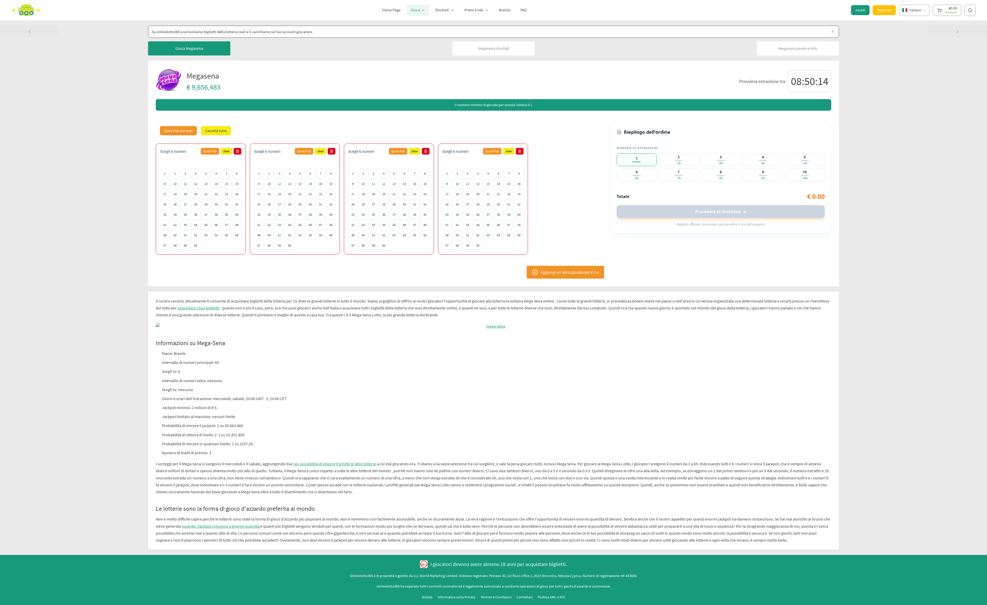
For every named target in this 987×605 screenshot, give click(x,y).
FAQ (523, 9)
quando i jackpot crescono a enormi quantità (221, 519)
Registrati (884, 10)
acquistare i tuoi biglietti (199, 307)
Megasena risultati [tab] (493, 48)
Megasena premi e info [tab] (797, 48)
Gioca (415, 9)
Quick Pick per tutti (178, 130)
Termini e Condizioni (496, 590)
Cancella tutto (216, 130)
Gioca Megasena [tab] (189, 48)
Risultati (442, 9)
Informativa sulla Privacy (456, 590)
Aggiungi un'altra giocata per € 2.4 (570, 272)
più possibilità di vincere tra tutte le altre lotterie (335, 456)
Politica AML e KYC (551, 590)
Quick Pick (210, 151)
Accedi (860, 10)
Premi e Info (473, 9)
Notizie (504, 9)
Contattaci (525, 590)
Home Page (391, 9)
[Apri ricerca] (970, 10)
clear (226, 151)
